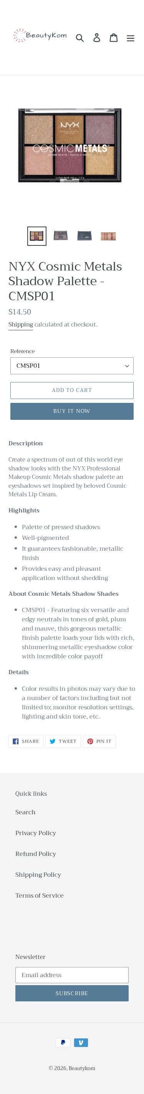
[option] (37, 236)
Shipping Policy (38, 874)
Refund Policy (35, 854)
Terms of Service (39, 895)
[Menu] (130, 37)
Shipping (20, 325)
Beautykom (82, 1068)
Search (25, 812)
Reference (22, 351)
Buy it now (71, 411)
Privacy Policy (35, 833)
